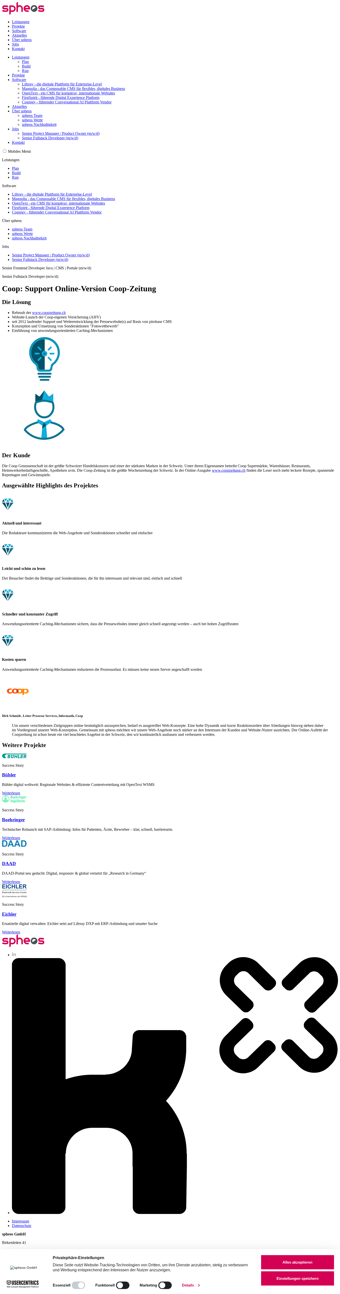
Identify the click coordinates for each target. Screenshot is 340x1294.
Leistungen (20, 22)
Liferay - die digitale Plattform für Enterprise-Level (62, 84)
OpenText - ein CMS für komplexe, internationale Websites (68, 93)
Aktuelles (19, 35)
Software (19, 31)
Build (26, 66)
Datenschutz (21, 1225)
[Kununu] (175, 1213)
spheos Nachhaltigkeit (39, 124)
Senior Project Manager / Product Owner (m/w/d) (61, 133)
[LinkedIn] (14, 955)
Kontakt (18, 49)
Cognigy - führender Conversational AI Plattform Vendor (67, 102)
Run (25, 71)
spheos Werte (32, 120)
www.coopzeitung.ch (49, 312)
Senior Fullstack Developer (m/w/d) (50, 138)
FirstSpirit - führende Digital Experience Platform (60, 97)
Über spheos (22, 40)
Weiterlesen (11, 793)
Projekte (18, 26)
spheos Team (32, 115)
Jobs (15, 44)
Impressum (20, 1221)
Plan (25, 62)
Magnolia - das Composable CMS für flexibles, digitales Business (73, 88)
